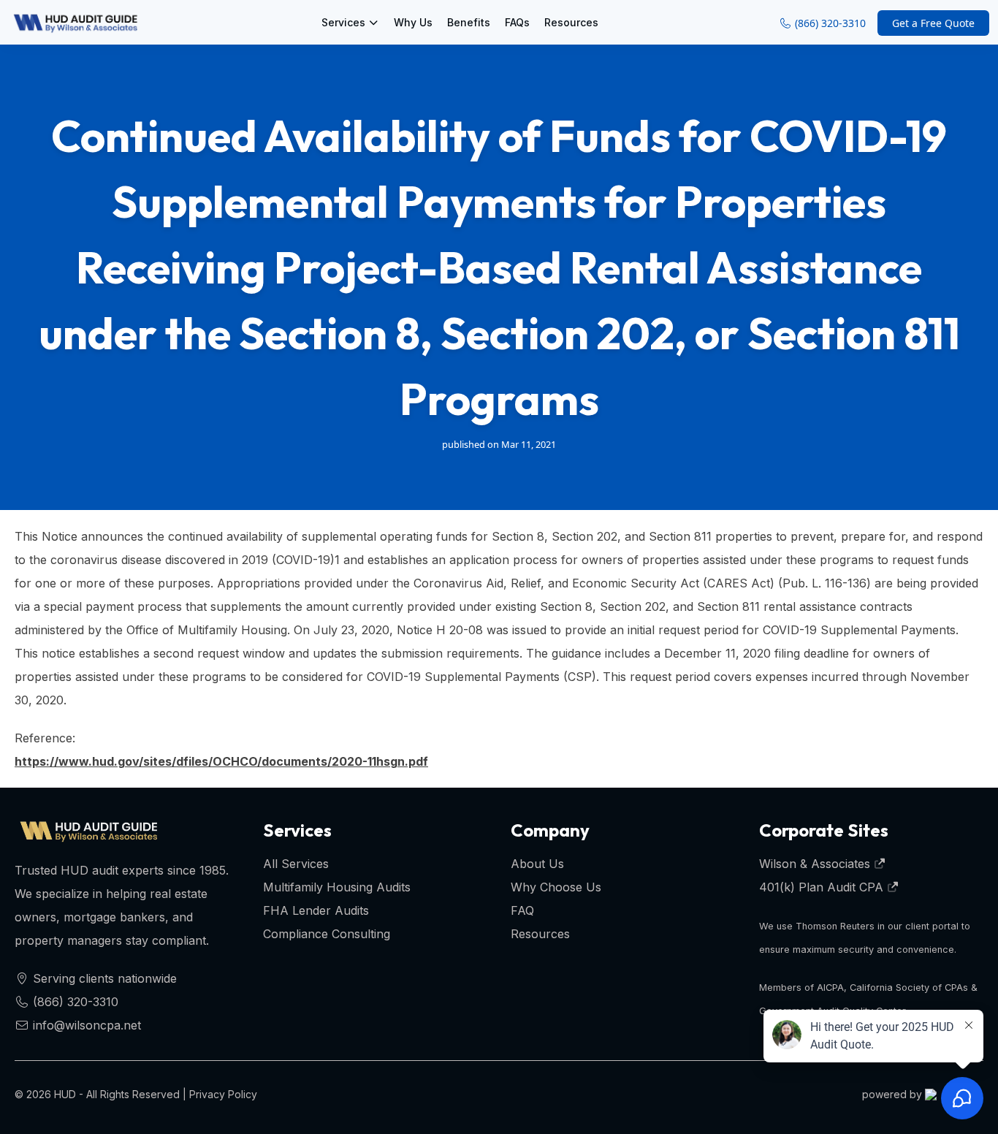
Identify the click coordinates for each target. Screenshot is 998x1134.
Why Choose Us (556, 887)
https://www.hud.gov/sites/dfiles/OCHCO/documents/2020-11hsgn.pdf (221, 761)
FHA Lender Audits (316, 910)
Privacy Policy (223, 1094)
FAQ (522, 910)
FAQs (517, 22)
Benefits (468, 22)
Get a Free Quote (933, 23)
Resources (571, 22)
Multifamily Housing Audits (337, 887)
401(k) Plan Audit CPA (823, 887)
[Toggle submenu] (376, 22)
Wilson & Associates (816, 863)
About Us (537, 863)
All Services (296, 863)
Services (343, 22)
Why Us (413, 22)
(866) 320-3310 (829, 23)
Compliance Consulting (326, 933)
